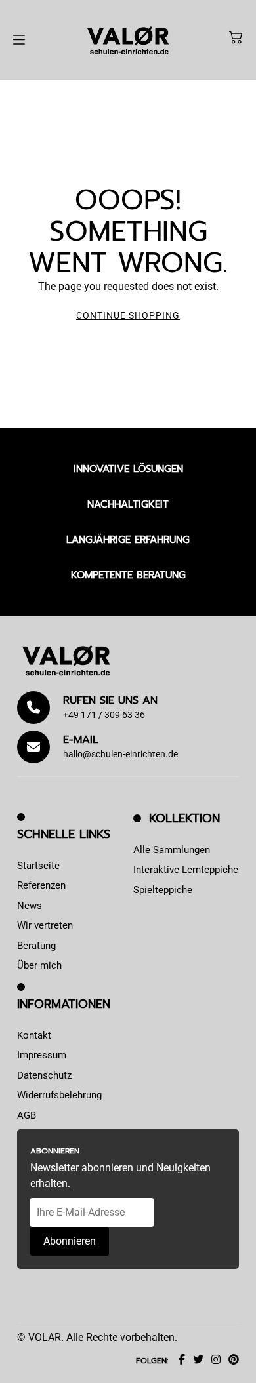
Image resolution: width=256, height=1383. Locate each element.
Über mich (39, 965)
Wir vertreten (45, 925)
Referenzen (41, 885)
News (29, 906)
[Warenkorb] (235, 37)
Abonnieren (69, 1241)
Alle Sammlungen (171, 850)
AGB (26, 1115)
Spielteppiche (162, 890)
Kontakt (34, 1035)
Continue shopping (128, 315)
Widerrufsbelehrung (59, 1095)
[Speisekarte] (19, 40)
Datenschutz (44, 1075)
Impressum (41, 1055)
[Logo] (128, 40)
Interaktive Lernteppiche (185, 869)
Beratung (36, 946)
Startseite (38, 866)
